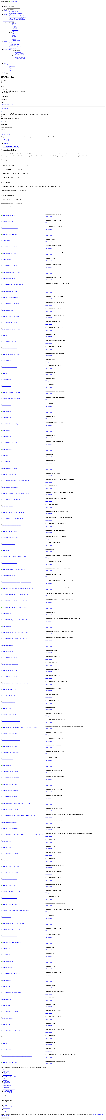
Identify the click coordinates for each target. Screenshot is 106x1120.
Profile (10, 67)
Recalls (5, 1109)
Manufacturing (15, 30)
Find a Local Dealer (5, 134)
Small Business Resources (9, 1089)
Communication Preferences (9, 1092)
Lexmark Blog (6, 1087)
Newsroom (6, 1071)
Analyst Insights (7, 1085)
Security (14, 36)
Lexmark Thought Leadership (10, 1076)
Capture (14, 39)
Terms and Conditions (8, 1106)
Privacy (5, 1105)
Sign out (11, 70)
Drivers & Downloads (20, 57)
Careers (5, 1080)
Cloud (13, 35)
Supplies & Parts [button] (7, 14)
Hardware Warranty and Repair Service (18, 46)
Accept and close (4, 1118)
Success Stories (6, 1072)
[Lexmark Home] (13, 1)
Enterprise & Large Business (15, 13)
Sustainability (6, 1082)
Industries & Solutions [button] (8, 21)
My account (12, 66)
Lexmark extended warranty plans (17, 19)
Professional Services (14, 48)
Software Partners (16, 40)
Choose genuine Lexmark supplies (17, 15)
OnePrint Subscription (14, 43)
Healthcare (14, 26)
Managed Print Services (14, 44)
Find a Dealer (6, 1073)
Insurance (14, 27)
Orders (10, 68)
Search (5, 6)
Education (14, 28)
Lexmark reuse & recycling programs (17, 17)
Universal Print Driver (20, 58)
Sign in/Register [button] (7, 64)
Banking (14, 23)
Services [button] (5, 41)
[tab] (54, 140)
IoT (13, 33)
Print (13, 37)
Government (15, 24)
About (4, 1078)
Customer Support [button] (7, 49)
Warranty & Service (19, 54)
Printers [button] (5, 10)
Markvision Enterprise (20, 59)
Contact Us (6, 1081)
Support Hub (18, 52)
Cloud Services (12, 45)
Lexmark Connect (7, 1090)
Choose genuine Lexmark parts (16, 18)
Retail (13, 31)
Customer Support (7, 1075)
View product (49, 216)
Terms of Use (6, 1108)
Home (4, 72)
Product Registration (19, 53)
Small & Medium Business (15, 11)
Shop (4, 63)
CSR (4, 1084)
